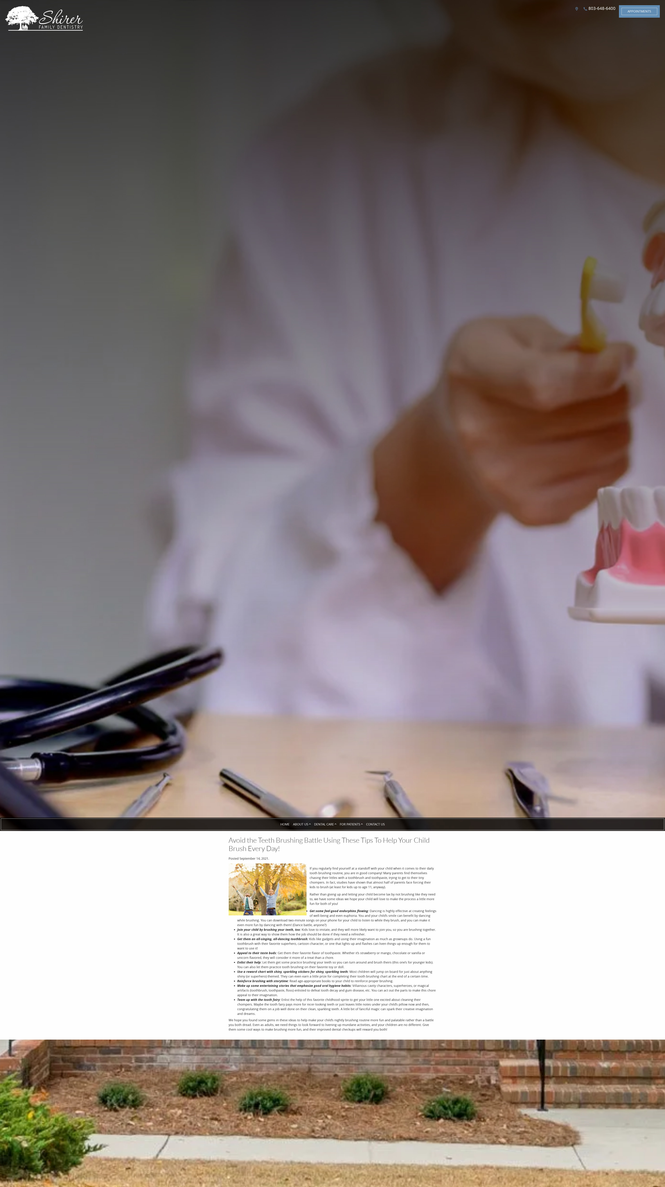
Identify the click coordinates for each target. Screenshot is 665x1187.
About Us (300, 824)
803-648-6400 (601, 8)
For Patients (350, 824)
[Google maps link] (577, 11)
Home (285, 824)
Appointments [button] (639, 11)
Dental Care (324, 824)
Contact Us (375, 824)
